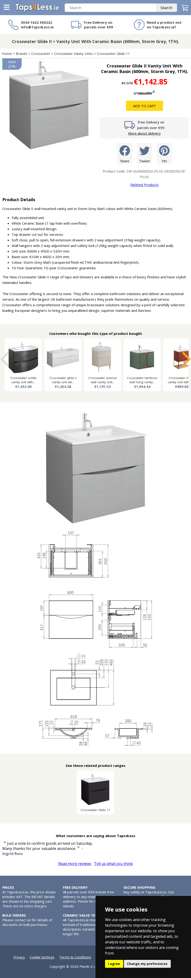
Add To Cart (144, 105)
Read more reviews (74, 863)
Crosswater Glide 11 (113, 53)
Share (124, 161)
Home (7, 53)
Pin (164, 161)
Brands (21, 53)
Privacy (19, 957)
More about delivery (144, 133)
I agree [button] (114, 963)
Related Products (144, 184)
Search (166, 7)
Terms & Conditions (75, 957)
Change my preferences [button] (147, 963)
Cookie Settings (42, 957)
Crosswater (40, 53)
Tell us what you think (113, 863)
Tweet (144, 161)
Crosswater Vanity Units (73, 53)
